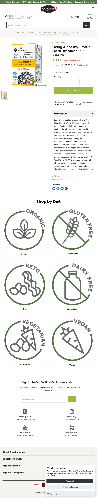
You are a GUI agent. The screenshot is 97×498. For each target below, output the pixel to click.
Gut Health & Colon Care (46, 32)
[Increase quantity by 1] (76, 82)
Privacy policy (51, 493)
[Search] (86, 25)
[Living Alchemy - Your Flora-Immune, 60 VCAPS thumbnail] (5, 95)
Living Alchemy (61, 42)
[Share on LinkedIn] (62, 188)
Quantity (57, 77)
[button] (73, 65)
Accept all (70, 481)
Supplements (27, 32)
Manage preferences (70, 487)
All (17, 32)
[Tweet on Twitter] (57, 188)
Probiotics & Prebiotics (68, 32)
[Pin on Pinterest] (66, 188)
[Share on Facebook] (53, 188)
